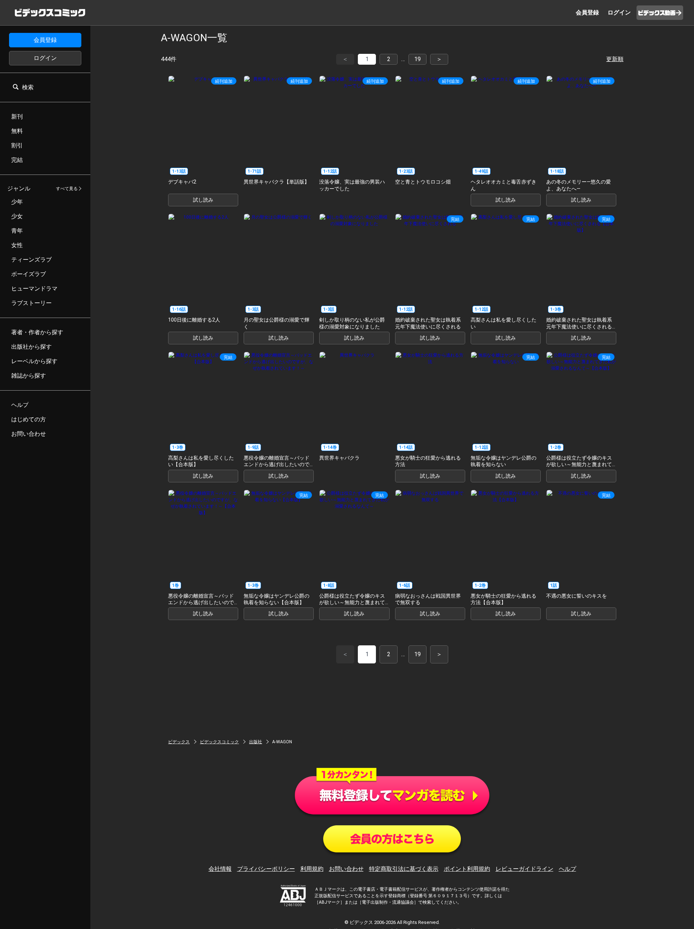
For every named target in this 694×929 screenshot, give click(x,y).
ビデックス (179, 741)
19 (417, 59)
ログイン (45, 58)
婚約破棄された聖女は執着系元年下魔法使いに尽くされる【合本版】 (579, 326)
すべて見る (67, 188)
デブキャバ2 (182, 182)
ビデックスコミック (219, 741)
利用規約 (312, 868)
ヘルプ (567, 868)
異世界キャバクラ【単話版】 (276, 182)
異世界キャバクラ (339, 458)
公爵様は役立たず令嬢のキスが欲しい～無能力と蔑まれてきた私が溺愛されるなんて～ (352, 602)
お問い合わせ (346, 868)
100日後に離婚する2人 (194, 320)
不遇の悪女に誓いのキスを (576, 596)
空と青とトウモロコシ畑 (423, 182)
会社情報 (220, 868)
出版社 (255, 741)
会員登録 (45, 39)
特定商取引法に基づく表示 (403, 868)
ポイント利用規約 (467, 868)
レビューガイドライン (524, 868)
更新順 (615, 59)
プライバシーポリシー (266, 868)
